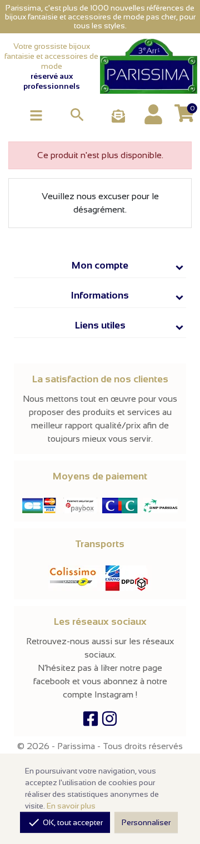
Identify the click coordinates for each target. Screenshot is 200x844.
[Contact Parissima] (118, 116)
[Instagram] (109, 721)
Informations (100, 295)
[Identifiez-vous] (153, 114)
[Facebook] (90, 721)
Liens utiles (100, 325)
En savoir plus (71, 805)
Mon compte (100, 265)
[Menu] (36, 114)
